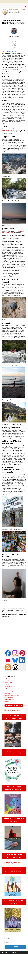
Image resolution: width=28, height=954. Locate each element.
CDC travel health (13, 232)
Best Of (7, 681)
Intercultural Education (11, 692)
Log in (5, 51)
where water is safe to (12, 129)
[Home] (14, 11)
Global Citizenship (10, 686)
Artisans (7, 679)
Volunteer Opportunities (12, 695)
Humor (7, 690)
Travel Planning (9, 699)
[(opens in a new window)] (8, 653)
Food (6, 688)
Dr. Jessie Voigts (14, 36)
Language (7, 694)
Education (7, 684)
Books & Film (8, 682)
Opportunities (9, 697)
